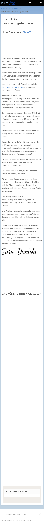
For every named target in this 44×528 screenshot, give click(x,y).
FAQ (25, 520)
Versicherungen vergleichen (13, 87)
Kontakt (3, 520)
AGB (29, 520)
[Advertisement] (22, 391)
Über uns (10, 520)
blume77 (27, 32)
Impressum (19, 520)
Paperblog (9, 514)
